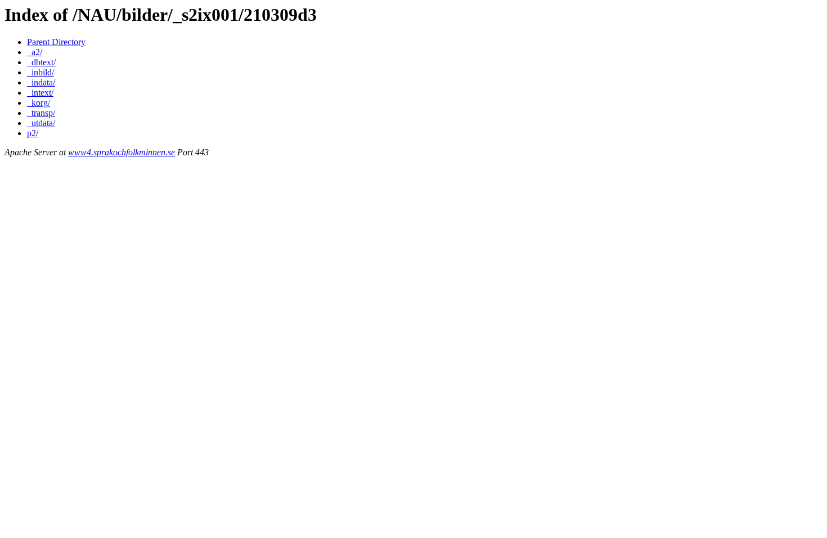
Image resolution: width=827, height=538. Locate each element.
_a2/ (34, 52)
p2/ (32, 133)
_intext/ (40, 92)
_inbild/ (40, 72)
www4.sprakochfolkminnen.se (121, 152)
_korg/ (38, 102)
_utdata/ (41, 123)
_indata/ (41, 82)
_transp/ (41, 113)
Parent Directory (56, 42)
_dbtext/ (41, 62)
